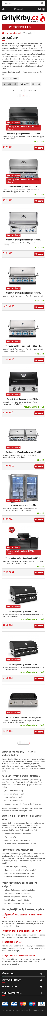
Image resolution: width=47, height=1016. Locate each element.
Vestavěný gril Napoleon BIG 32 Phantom (23, 133)
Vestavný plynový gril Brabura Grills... (23, 611)
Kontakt (20, 9)
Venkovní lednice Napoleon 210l (23, 505)
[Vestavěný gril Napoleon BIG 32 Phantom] (23, 117)
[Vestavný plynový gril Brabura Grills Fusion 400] (23, 594)
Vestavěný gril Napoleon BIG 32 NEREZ (23, 186)
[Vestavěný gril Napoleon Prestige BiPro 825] (23, 435)
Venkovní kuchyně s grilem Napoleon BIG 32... (24, 558)
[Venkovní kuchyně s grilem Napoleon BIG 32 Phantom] (23, 541)
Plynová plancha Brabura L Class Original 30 (23, 717)
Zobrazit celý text (11, 78)
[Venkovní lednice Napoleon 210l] (23, 488)
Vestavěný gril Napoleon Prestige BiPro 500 (23, 239)
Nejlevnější (24, 84)
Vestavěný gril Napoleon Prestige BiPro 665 (23, 293)
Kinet (42, 1010)
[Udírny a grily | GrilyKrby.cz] (23, 17)
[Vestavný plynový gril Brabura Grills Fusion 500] (23, 647)
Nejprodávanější (10, 84)
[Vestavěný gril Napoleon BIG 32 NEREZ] (23, 170)
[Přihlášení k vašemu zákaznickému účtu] (4, 9)
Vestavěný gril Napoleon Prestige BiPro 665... (24, 346)
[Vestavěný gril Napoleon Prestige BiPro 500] (23, 223)
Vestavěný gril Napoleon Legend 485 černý (23, 399)
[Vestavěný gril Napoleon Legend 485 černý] (23, 382)
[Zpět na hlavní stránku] (3, 33)
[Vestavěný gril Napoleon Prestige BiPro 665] (23, 276)
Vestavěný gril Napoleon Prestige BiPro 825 (23, 452)
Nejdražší (36, 84)
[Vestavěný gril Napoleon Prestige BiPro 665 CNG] (23, 329)
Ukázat (15, 90)
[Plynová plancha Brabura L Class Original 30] (23, 701)
